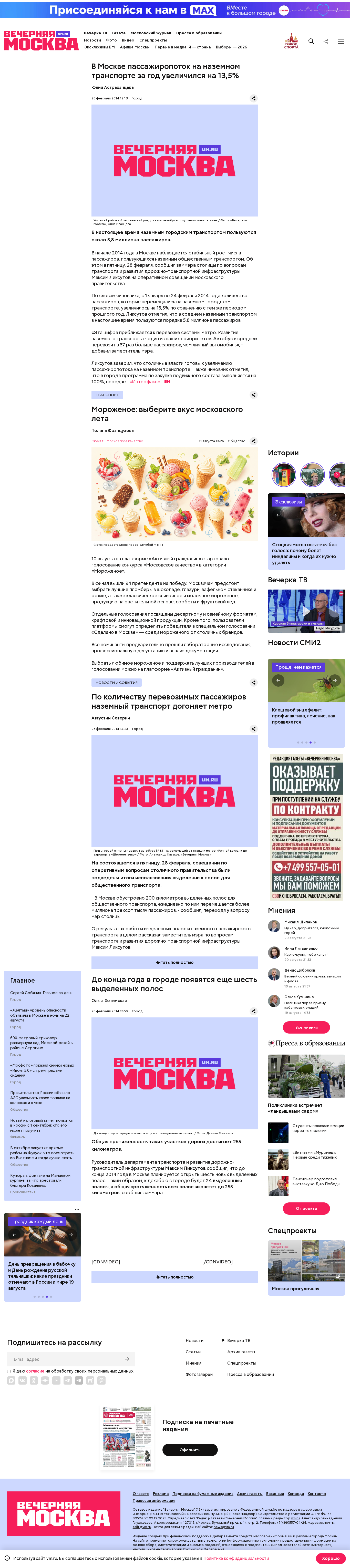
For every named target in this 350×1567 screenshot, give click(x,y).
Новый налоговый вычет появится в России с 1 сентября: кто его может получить (41, 1125)
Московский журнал (151, 33)
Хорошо (331, 1558)
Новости (92, 40)
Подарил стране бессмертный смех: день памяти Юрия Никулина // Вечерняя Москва (312, 474)
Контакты (317, 1494)
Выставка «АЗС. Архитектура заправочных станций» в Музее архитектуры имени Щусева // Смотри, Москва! (284, 474)
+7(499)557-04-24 (291, 1522)
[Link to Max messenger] (11, 1380)
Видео (128, 40)
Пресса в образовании (199, 33)
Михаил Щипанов (300, 922)
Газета (119, 33)
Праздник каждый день (37, 1221)
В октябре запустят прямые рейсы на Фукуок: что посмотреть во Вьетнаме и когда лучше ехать (42, 1152)
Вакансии (275, 1494)
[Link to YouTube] (56, 1380)
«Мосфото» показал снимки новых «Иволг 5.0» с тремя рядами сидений (42, 1070)
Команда (296, 1494)
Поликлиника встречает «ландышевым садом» (295, 1108)
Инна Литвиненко (300, 948)
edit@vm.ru (142, 1527)
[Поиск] (311, 41)
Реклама (161, 1494)
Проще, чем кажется (298, 667)
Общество (19, 1110)
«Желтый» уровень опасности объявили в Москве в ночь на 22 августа (39, 1015)
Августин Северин (110, 718)
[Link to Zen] (45, 1380)
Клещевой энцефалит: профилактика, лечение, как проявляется (306, 680)
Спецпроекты (153, 40)
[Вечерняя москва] (63, 1513)
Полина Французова (112, 430)
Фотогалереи (199, 1375)
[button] (14, 1235)
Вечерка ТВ (95, 33)
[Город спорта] (291, 41)
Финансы (17, 1137)
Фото (111, 40)
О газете (141, 1494)
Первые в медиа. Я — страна (183, 47)
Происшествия (22, 1192)
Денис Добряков (299, 970)
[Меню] (341, 41)
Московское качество (125, 441)
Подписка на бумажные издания (202, 1494)
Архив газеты (241, 1352)
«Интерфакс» (144, 381)
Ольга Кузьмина (299, 997)
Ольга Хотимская (109, 1000)
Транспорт (107, 395)
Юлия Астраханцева (112, 87)
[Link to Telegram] (68, 1380)
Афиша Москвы (135, 47)
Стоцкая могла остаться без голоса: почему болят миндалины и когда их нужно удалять (304, 553)
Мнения (281, 910)
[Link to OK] (34, 1380)
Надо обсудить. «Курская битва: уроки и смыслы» (306, 611)
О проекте (306, 1208)
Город (15, 999)
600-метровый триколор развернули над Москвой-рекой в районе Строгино (41, 1042)
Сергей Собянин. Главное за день (41, 992)
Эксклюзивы (288, 502)
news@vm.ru (224, 1527)
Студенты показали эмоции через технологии (318, 1128)
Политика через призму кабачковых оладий (305, 1005)
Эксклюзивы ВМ (99, 47)
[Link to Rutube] (90, 1380)
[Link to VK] (22, 1380)
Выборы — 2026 (231, 47)
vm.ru (295, 1518)
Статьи (193, 1352)
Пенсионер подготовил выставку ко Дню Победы (316, 1182)
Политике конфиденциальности (236, 1558)
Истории (283, 452)
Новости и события (117, 682)
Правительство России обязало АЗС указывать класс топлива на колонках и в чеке (40, 1097)
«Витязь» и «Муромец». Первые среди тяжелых (315, 1155)
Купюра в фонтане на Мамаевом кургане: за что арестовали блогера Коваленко (40, 1180)
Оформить (190, 1449)
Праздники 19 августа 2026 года (42, 1234)
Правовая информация (154, 1500)
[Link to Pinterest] (101, 1380)
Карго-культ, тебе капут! (305, 954)
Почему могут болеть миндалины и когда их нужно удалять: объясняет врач (306, 515)
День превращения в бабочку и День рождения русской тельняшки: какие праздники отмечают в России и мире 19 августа (42, 1276)
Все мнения (306, 1027)
